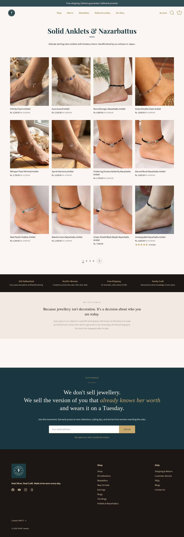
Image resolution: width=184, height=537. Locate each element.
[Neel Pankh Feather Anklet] (29, 210)
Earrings (101, 489)
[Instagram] (25, 489)
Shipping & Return (163, 471)
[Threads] (31, 489)
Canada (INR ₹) (18, 520)
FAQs (157, 480)
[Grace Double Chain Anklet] (154, 81)
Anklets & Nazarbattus (108, 503)
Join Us (127, 429)
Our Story (120, 12)
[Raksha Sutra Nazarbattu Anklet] (71, 210)
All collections (104, 476)
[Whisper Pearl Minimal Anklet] (29, 144)
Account (163, 12)
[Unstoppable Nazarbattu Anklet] (154, 210)
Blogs (157, 485)
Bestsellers (84, 12)
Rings (100, 494)
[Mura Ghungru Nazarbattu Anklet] (112, 81)
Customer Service (163, 476)
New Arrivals (103, 485)
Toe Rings (102, 499)
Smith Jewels (23, 528)
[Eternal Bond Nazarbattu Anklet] (154, 144)
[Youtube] (19, 489)
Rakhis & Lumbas (102, 12)
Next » (99, 261)
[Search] (172, 13)
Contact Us (160, 489)
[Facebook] (13, 489)
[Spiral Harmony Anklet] (71, 144)
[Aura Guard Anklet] (71, 81)
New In (70, 12)
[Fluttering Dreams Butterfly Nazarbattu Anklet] (112, 144)
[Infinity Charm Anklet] (29, 81)
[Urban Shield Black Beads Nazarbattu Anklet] (112, 210)
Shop (59, 12)
